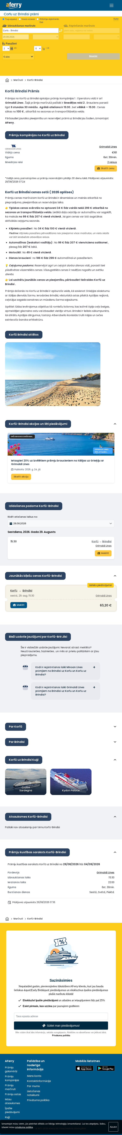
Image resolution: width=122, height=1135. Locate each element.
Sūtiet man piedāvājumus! (63, 1025)
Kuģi (7, 1117)
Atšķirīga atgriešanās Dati (49, 20)
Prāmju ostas (13, 1094)
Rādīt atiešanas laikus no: (23, 516)
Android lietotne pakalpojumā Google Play (106, 1068)
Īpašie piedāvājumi (12, 1110)
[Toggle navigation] (111, 5)
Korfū (95, 541)
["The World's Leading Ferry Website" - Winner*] (14, 5)
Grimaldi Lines (108, 146)
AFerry (9, 1061)
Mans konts (34, 1076)
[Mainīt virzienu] (60, 30)
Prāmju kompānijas (12, 1078)
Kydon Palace (71, 790)
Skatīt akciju (21, 476)
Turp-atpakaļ (11, 19)
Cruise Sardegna (25, 789)
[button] (61, 523)
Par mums (33, 1086)
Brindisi (107, 541)
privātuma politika (24, 1127)
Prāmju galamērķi (11, 1069)
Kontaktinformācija (39, 1081)
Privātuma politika (61, 1035)
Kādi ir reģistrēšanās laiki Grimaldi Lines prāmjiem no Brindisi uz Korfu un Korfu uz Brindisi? (60, 691)
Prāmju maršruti (10, 1087)
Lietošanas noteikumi (33, 1093)
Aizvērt (113, 1127)
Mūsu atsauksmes (12, 1101)
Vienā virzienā (28, 19)
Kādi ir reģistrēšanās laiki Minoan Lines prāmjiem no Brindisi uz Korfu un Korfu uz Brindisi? (60, 671)
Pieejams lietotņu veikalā (84, 1068)
